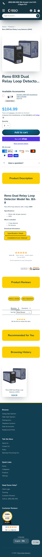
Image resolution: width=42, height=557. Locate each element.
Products (11, 27)
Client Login (6, 489)
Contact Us (6, 446)
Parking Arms (6, 420)
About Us (5, 443)
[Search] (38, 16)
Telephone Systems (8, 423)
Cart (39, 10)
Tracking (5, 492)
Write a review (14, 299)
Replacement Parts (8, 430)
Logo (13, 10)
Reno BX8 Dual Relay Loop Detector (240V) (14, 380)
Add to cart (21, 132)
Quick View (10, 101)
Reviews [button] (14, 308)
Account (35, 10)
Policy (4, 449)
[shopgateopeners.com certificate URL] (30, 270)
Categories (5, 469)
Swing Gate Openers (9, 414)
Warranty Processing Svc (10, 453)
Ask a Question (27, 299)
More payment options (21, 143)
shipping (12, 113)
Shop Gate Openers (23, 553)
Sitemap (5, 476)
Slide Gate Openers (8, 417)
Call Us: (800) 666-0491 (10, 499)
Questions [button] (25, 308)
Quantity (5, 121)
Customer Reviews (8, 495)
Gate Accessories (8, 426)
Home (4, 27)
